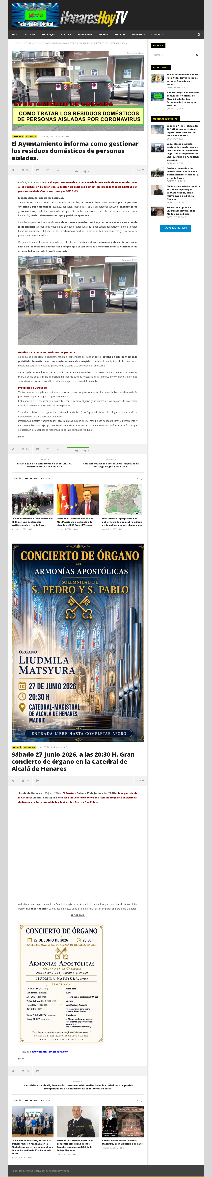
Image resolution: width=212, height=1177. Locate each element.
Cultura (66, 34)
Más (139, 169)
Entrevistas (85, 34)
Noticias (30, 34)
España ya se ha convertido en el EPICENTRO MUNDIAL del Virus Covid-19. (44, 463)
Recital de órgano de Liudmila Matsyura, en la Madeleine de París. (122, 1142)
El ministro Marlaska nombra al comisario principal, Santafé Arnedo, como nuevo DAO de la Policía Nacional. (75, 1145)
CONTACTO (157, 34)
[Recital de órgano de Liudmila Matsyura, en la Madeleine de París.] (123, 1121)
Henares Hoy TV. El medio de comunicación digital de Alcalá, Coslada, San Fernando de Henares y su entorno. (183, 99)
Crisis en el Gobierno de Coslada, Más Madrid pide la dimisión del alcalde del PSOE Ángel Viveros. (75, 522)
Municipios (138, 34)
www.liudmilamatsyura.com (50, 1051)
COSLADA (18, 136)
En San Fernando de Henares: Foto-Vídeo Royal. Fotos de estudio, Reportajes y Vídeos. (183, 79)
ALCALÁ (17, 747)
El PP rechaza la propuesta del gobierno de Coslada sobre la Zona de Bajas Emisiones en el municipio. (122, 522)
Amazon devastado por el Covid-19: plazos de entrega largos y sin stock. (111, 463)
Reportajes (48, 34)
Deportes (119, 34)
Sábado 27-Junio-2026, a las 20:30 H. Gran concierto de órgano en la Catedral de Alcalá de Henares (73, 761)
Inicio (15, 34)
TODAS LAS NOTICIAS (175, 227)
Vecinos (103, 34)
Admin (61, 136)
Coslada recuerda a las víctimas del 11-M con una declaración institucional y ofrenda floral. (32, 522)
